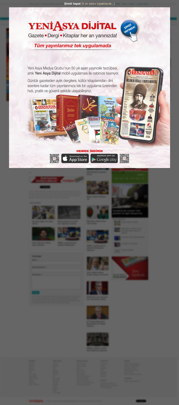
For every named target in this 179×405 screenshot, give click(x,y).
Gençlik (56, 382)
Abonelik (118, 4)
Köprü (80, 368)
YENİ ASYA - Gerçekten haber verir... (45, 11)
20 (146, 216)
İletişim (132, 4)
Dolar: (80, 12)
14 (136, 216)
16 (139, 216)
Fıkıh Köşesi (129, 372)
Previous (114, 196)
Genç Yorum (82, 372)
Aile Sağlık (34, 376)
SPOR (68, 22)
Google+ (104, 368)
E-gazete (104, 372)
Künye (125, 4)
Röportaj (57, 372)
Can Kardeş (82, 374)
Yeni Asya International (86, 382)
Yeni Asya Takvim (84, 380)
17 (141, 216)
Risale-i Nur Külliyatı (132, 366)
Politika (32, 366)
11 (131, 216)
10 (130, 216)
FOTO (101, 22)
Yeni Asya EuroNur (84, 384)
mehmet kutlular (107, 387)
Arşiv (117, 87)
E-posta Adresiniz (39, 267)
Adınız (35, 260)
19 (144, 216)
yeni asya (104, 383)
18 (142, 216)
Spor (31, 372)
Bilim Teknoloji (35, 384)
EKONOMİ (58, 22)
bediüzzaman (106, 385)
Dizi (55, 368)
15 (138, 216)
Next (146, 196)
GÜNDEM (35, 22)
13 (134, 216)
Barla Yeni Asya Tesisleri (134, 374)
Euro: (80, 14)
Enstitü (56, 374)
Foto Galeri (57, 393)
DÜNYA (46, 22)
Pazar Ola (57, 378)
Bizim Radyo (82, 364)
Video (56, 391)
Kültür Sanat (34, 378)
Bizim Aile (81, 370)
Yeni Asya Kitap (83, 378)
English (56, 389)
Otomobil (33, 382)
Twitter (103, 366)
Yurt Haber (33, 374)
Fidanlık (56, 384)
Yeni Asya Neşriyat (84, 376)
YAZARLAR (80, 22)
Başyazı (57, 366)
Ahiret (56, 387)
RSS (103, 370)
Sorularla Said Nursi (132, 370)
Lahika (56, 370)
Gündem (33, 364)
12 (133, 216)
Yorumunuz (37, 274)
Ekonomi (33, 370)
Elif (55, 376)
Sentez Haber (82, 366)
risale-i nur (112, 383)
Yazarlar (56, 364)
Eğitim (32, 380)
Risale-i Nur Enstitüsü (133, 364)
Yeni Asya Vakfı (131, 368)
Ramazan (57, 380)
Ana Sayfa (108, 4)
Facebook (104, 364)
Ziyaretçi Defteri (143, 4)
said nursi (115, 385)
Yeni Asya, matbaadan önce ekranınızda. (138, 103)
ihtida (127, 381)
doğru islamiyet (135, 381)
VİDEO (91, 22)
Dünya (32, 368)
